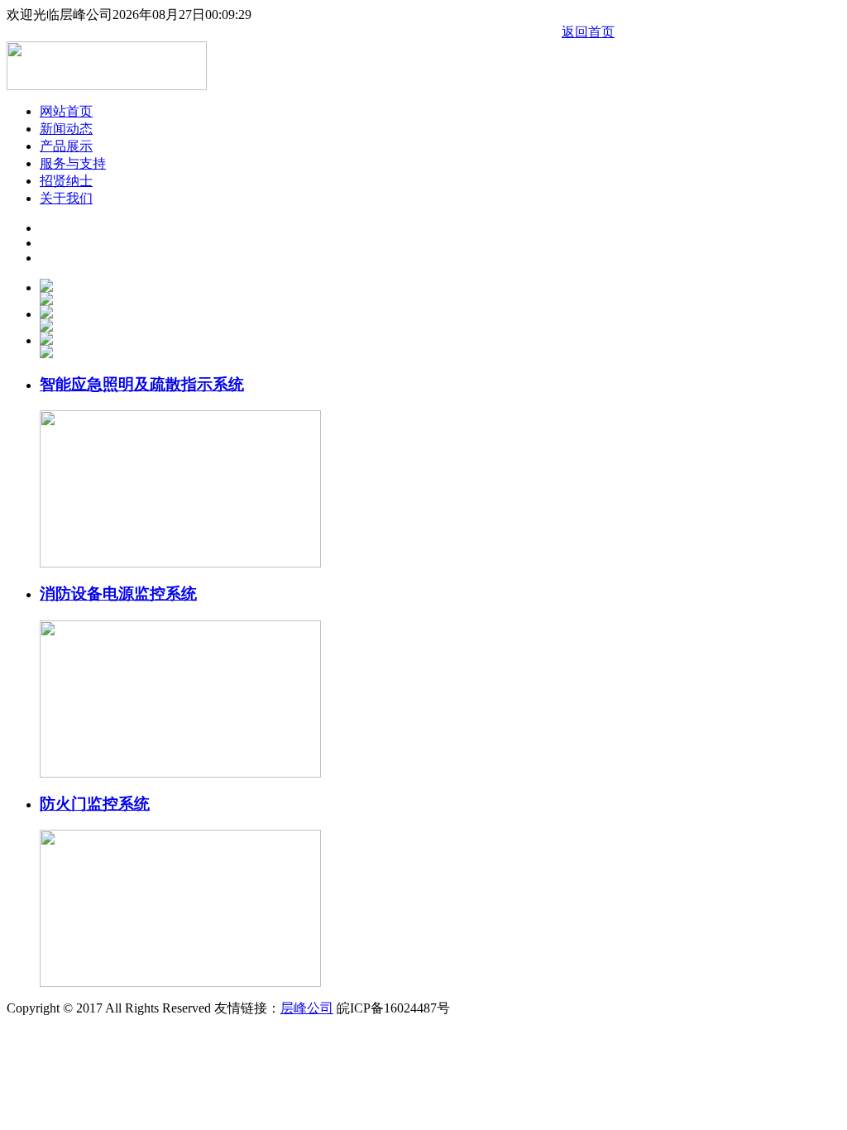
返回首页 (588, 32)
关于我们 (66, 198)
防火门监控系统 (95, 803)
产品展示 (66, 146)
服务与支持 (73, 163)
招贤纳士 (66, 181)
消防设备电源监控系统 (118, 593)
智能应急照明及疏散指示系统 (142, 384)
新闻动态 (66, 129)
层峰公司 (306, 1008)
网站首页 (66, 111)
